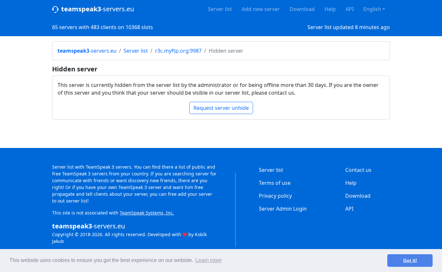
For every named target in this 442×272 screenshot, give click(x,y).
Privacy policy (275, 195)
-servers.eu (97, 9)
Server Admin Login (283, 208)
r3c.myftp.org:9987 (178, 50)
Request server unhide (221, 107)
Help (330, 9)
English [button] (372, 9)
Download (302, 9)
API (350, 9)
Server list (220, 9)
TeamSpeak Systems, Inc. (147, 213)
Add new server (261, 9)
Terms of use (275, 182)
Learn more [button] (208, 260)
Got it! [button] (410, 260)
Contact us (358, 169)
